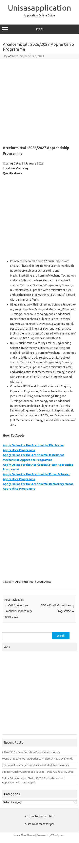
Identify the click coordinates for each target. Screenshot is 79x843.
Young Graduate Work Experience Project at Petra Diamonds (37, 758)
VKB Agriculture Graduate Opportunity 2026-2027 (18, 611)
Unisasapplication (39, 7)
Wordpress (57, 835)
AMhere (13, 56)
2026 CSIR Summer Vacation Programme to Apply (31, 752)
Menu (39, 28)
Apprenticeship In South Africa (33, 581)
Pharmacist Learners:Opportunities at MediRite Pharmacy (35, 765)
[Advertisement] (39, 100)
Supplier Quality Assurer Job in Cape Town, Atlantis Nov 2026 (37, 771)
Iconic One (20, 835)
